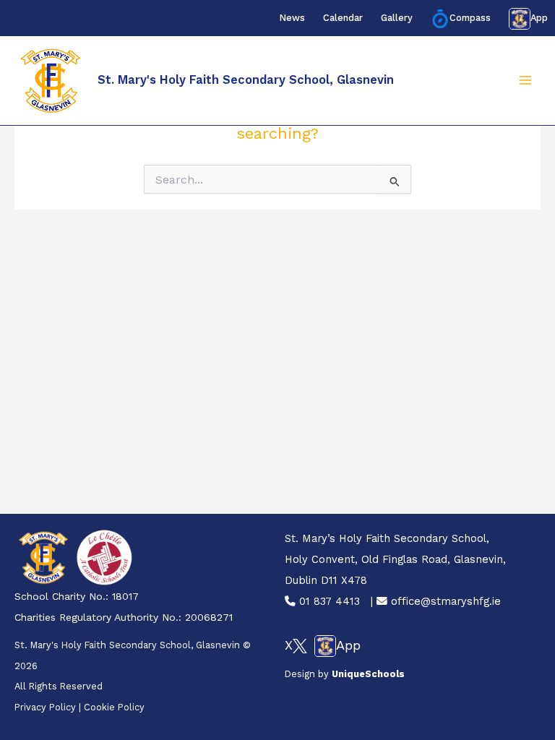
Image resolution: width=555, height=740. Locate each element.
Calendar (343, 17)
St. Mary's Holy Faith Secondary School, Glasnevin (246, 80)
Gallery (397, 17)
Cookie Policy (114, 707)
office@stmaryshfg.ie (444, 601)
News (292, 17)
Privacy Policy (45, 707)
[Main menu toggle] (525, 81)
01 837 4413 (328, 601)
